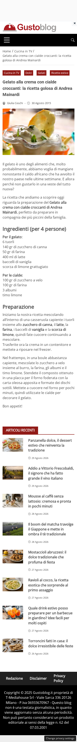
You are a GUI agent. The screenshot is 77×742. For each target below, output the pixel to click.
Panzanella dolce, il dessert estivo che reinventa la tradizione (50, 445)
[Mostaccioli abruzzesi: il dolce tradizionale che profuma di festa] (13, 556)
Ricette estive (59, 73)
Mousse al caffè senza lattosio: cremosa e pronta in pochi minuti (49, 501)
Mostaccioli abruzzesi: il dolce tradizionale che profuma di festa (47, 557)
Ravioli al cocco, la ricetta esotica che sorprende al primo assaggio (48, 585)
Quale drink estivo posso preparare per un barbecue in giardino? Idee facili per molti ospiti (50, 615)
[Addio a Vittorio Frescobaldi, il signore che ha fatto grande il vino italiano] (13, 473)
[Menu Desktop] (7, 40)
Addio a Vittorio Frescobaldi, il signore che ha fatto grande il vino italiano (51, 473)
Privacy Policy (59, 678)
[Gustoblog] (29, 27)
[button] (72, 40)
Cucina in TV (11, 73)
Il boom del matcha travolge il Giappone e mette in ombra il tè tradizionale (50, 529)
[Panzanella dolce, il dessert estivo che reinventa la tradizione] (13, 445)
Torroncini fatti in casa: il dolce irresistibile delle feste (50, 643)
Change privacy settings (60, 738)
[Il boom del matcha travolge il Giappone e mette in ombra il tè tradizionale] (13, 529)
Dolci (28, 73)
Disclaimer (38, 678)
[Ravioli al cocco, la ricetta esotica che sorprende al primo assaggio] (13, 584)
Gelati (41, 73)
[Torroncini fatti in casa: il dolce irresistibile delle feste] (13, 645)
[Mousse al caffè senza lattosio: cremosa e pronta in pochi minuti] (13, 500)
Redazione (14, 678)
